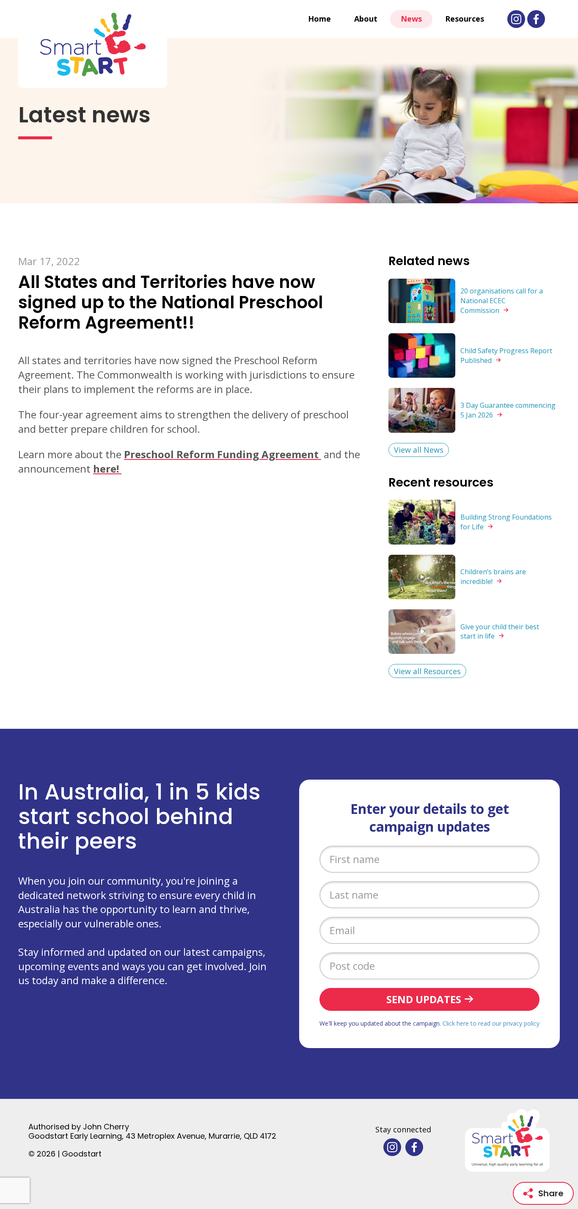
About (365, 19)
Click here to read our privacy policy (491, 1023)
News (411, 19)
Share (551, 1193)
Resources (464, 19)
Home (319, 19)
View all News (418, 450)
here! (107, 469)
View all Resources (427, 671)
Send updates (423, 999)
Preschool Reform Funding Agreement (222, 454)
